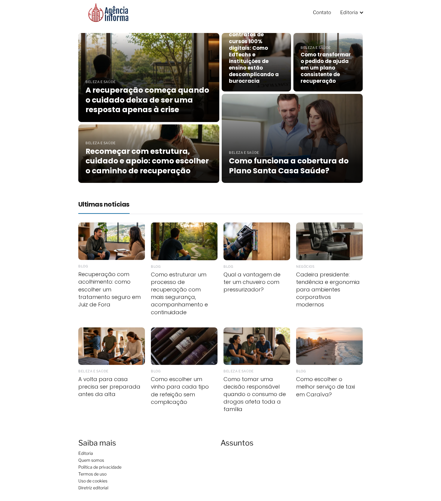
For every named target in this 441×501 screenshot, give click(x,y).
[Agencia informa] (108, 12)
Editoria (349, 12)
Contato (322, 12)
